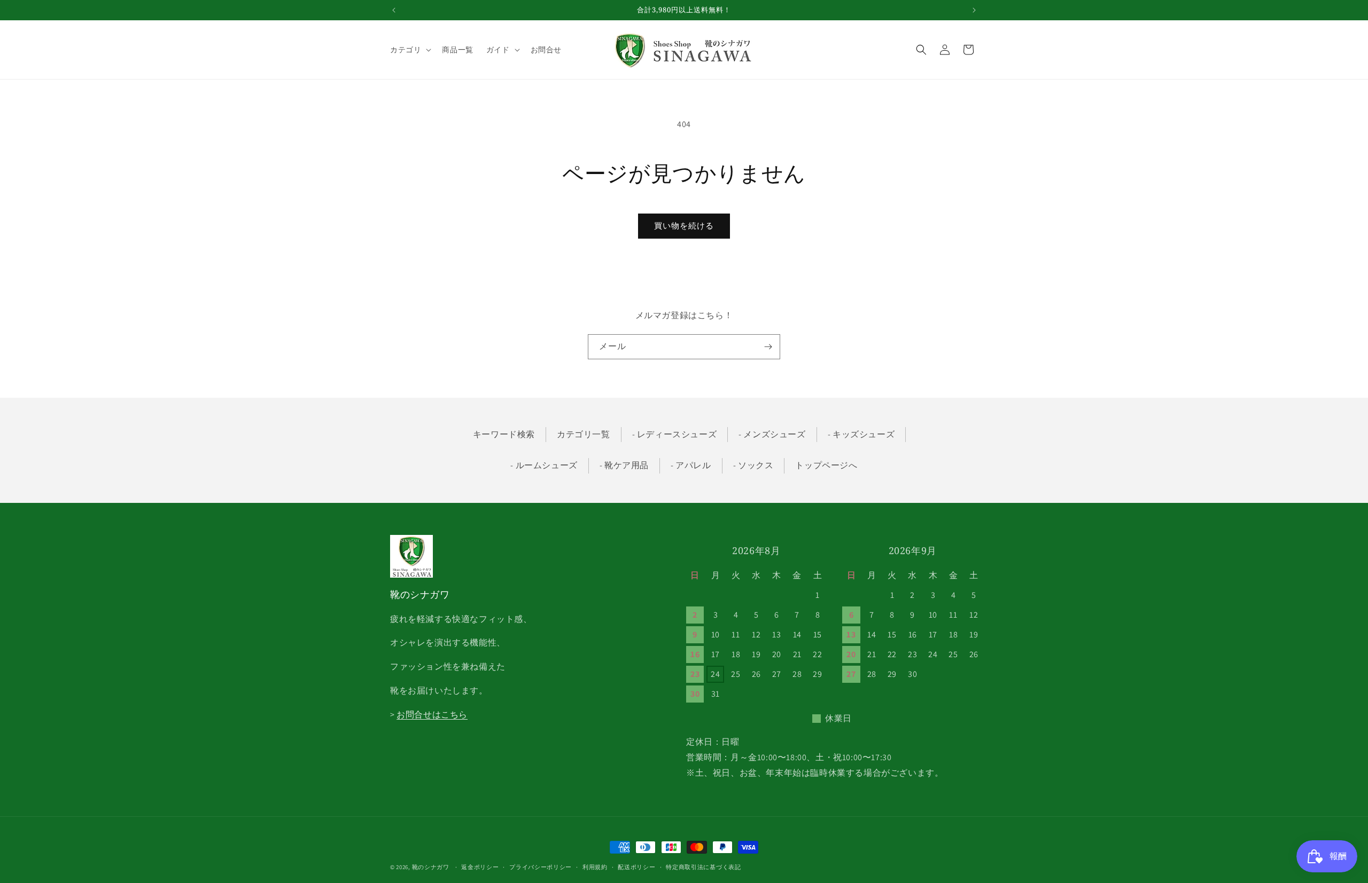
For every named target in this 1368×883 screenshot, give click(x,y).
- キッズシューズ (861, 434)
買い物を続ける (684, 225)
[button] (410, 49)
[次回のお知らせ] (974, 10)
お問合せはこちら (432, 714)
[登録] (768, 346)
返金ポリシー (480, 867)
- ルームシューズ (543, 465)
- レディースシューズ (674, 434)
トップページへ (826, 465)
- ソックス (753, 465)
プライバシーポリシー (540, 867)
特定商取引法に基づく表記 (703, 867)
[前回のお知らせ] (394, 10)
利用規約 (595, 867)
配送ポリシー (636, 867)
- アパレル (691, 465)
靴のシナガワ (430, 867)
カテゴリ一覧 (583, 434)
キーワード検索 (504, 434)
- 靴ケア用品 (624, 465)
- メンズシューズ (772, 434)
